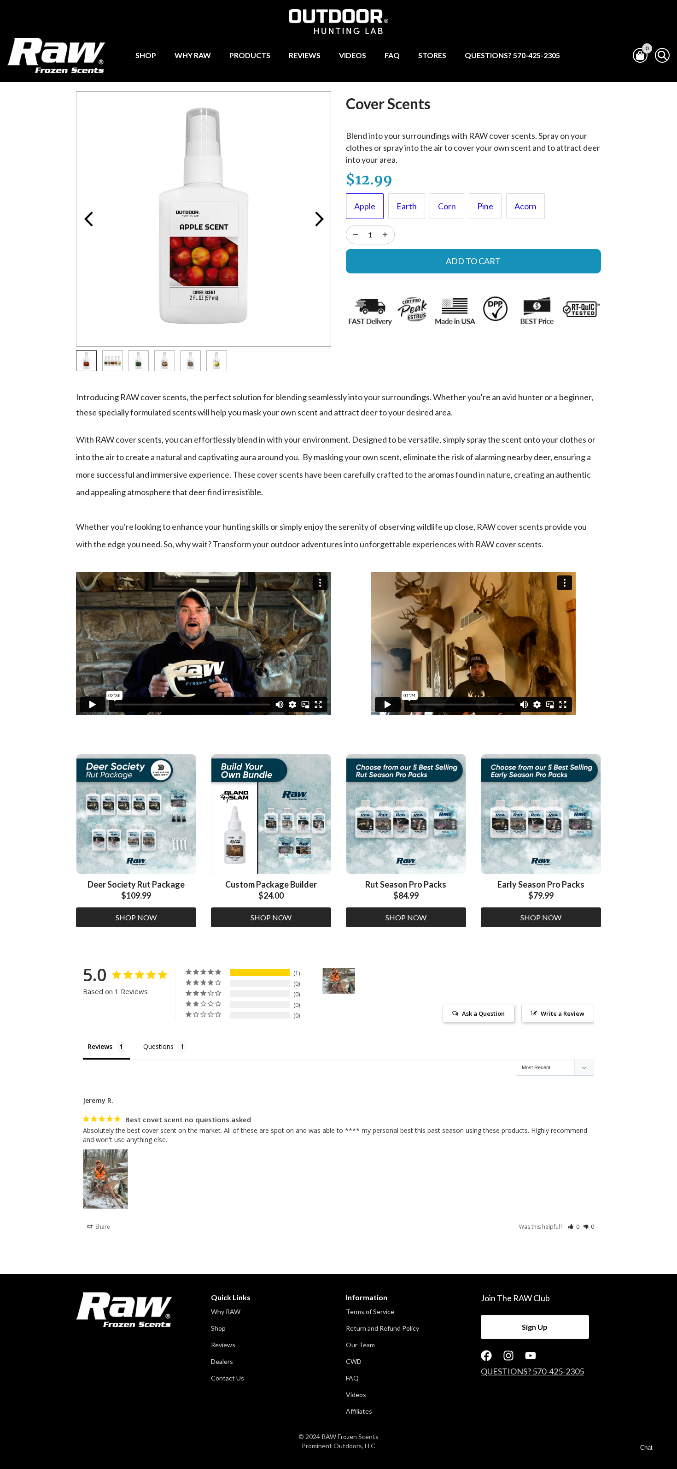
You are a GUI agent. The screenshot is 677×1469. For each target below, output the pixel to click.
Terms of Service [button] (370, 1311)
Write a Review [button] (562, 1013)
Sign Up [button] (535, 1326)
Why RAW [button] (225, 1311)
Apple (364, 206)
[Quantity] (355, 234)
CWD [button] (354, 1361)
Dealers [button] (222, 1361)
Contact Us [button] (227, 1378)
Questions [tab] (158, 1046)
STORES (432, 55)
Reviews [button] (223, 1345)
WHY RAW (193, 55)
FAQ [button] (352, 1378)
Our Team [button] (360, 1345)
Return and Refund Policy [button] (382, 1328)
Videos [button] (356, 1394)
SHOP (145, 55)
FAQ (392, 55)
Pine (485, 206)
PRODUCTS (249, 55)
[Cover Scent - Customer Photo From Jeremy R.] (339, 981)
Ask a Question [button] (483, 1013)
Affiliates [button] (359, 1411)
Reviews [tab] (100, 1046)
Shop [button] (218, 1328)
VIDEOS (352, 55)
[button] (573, 1227)
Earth (407, 206)
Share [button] (102, 1227)
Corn (447, 206)
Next (319, 219)
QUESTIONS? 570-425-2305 (512, 55)
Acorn (525, 206)
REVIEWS (305, 55)
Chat (646, 1447)
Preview (87, 219)
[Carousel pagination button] (86, 360)
